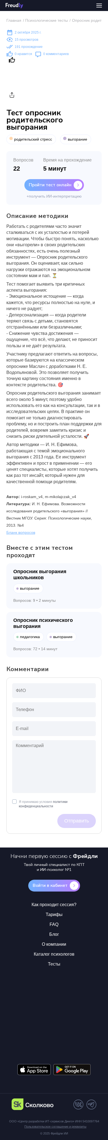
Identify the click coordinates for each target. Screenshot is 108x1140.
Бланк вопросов (20, 532)
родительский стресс (33, 139)
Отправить (76, 821)
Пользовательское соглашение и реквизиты (55, 1126)
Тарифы (54, 914)
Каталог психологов (54, 954)
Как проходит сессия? (54, 904)
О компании (54, 944)
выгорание (77, 139)
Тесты (54, 964)
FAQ (54, 924)
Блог (54, 934)
